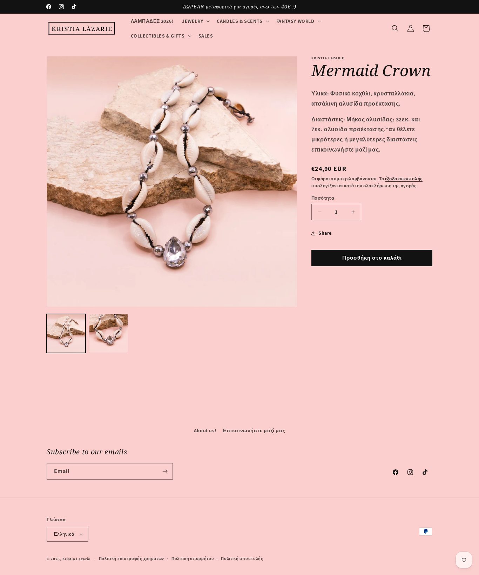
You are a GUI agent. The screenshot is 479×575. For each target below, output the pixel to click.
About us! (205, 430)
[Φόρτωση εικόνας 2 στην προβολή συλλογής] (108, 333)
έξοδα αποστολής (404, 178)
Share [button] (325, 233)
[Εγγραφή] (165, 471)
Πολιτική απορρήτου (192, 558)
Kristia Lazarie (76, 558)
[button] (195, 21)
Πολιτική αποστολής (242, 558)
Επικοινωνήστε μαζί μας (254, 430)
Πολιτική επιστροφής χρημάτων (131, 558)
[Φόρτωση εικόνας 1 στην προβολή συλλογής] (66, 333)
